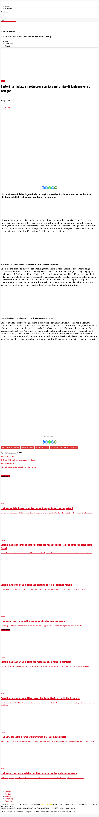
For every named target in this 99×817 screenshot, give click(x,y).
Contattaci (8, 794)
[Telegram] (52, 187)
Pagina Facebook (27, 447)
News (7, 7)
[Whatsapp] (49, 187)
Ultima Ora (8, 8)
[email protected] (46, 804)
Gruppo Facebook (42, 447)
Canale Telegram (70, 447)
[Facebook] (43, 187)
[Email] (55, 187)
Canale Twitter (56, 447)
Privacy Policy (9, 798)
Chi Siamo (8, 791)
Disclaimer (8, 796)
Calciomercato (9, 43)
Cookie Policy (8, 801)
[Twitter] (46, 187)
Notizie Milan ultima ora (10, 447)
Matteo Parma (5, 108)
